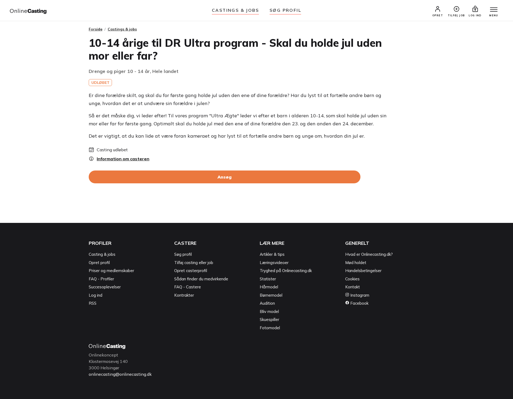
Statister (268, 278)
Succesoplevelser (105, 286)
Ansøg (224, 177)
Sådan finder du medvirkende (201, 278)
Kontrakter (184, 295)
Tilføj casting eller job (193, 262)
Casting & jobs (102, 254)
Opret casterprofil (190, 270)
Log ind (95, 295)
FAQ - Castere (187, 286)
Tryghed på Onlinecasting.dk (286, 270)
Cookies (352, 278)
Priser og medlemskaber (111, 270)
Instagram (359, 295)
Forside (95, 29)
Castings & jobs (235, 10)
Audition (267, 303)
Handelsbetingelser (363, 270)
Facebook (358, 303)
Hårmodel (269, 286)
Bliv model (269, 311)
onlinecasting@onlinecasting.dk (120, 374)
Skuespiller (269, 319)
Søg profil (183, 254)
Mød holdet (355, 262)
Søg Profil (285, 10)
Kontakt (352, 286)
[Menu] (494, 10)
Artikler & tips (272, 254)
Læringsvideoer (274, 262)
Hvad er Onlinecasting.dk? (369, 254)
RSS (92, 303)
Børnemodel (271, 295)
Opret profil (99, 262)
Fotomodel (270, 327)
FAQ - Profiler (101, 278)
